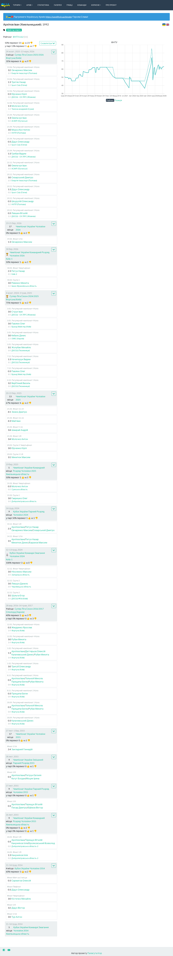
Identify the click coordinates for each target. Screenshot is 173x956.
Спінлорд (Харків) (15, 612)
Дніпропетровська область (23, 501)
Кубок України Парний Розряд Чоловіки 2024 (28, 513)
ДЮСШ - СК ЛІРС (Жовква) (23, 97)
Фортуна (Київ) (13, 58)
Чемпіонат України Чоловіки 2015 (30, 735)
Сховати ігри (46, 43)
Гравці (69, 5)
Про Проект (111, 5)
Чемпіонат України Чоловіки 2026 (30, 228)
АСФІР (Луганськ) (19, 121)
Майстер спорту (14, 30)
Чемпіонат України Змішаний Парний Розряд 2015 (28, 761)
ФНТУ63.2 (20, 36)
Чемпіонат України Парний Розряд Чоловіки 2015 (31, 790)
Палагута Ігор (94, 953)
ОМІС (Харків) (17, 338)
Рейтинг (110, 100)
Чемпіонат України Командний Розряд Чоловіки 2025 (29, 469)
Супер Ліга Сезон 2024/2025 (24, 296)
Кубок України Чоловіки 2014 (30, 868)
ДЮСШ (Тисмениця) (20, 350)
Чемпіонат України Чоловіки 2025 (30, 398)
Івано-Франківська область (24, 286)
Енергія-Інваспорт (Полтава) (24, 73)
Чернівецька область (21, 586)
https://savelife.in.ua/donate (58, 16)
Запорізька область (20, 575)
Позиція (118, 100)
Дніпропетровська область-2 (24, 846)
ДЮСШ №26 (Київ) (19, 598)
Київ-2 (14, 274)
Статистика (43, 5)
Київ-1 (9, 258)
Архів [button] (28, 5)
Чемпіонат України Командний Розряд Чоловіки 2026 (29, 254)
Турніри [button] (16, 5)
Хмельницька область (17, 474)
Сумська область (19, 489)
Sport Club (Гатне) (19, 85)
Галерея (58, 5)
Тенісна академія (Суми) (22, 109)
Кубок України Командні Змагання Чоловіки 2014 (31, 929)
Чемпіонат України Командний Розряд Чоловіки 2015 (29, 819)
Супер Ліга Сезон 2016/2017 (29, 608)
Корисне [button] (95, 5)
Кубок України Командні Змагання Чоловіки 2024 (27, 554)
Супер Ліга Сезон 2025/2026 (29, 54)
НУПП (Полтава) (18, 133)
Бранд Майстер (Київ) (21, 326)
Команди (81, 5)
